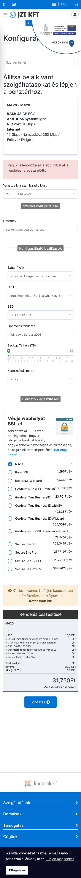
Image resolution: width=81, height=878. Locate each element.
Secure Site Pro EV (42, 568)
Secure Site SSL (42, 543)
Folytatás (38, 702)
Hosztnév (9, 221)
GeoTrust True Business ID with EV (42, 508)
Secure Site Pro (42, 552)
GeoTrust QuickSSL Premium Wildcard (42, 534)
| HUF (62, 4)
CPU (11, 287)
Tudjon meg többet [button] (60, 859)
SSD (11, 306)
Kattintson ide (40, 601)
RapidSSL (42, 471)
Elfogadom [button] (17, 870)
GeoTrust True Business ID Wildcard (42, 521)
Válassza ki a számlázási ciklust (25, 185)
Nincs (42, 463)
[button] (5, 15)
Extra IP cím (16, 267)
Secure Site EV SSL (42, 560)
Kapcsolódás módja (21, 370)
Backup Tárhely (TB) (22, 345)
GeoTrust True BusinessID (42, 497)
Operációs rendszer (21, 326)
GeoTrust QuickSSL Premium (42, 488)
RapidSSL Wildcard (42, 480)
